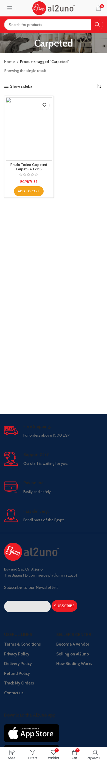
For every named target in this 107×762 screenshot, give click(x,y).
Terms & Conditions (22, 644)
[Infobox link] (53, 431)
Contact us (14, 693)
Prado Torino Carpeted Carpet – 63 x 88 (28, 167)
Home (10, 61)
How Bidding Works (74, 663)
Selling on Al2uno (72, 654)
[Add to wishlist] (44, 105)
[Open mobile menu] (9, 8)
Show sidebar (22, 86)
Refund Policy (17, 673)
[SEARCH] (97, 24)
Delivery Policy (18, 663)
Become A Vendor (72, 644)
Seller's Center (73, 634)
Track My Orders (19, 683)
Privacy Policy (16, 654)
